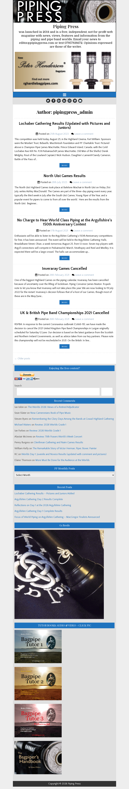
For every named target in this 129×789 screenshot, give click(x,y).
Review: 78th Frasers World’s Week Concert (59, 436)
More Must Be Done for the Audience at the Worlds (62, 460)
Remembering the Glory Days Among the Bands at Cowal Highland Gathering (73, 418)
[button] (64, 70)
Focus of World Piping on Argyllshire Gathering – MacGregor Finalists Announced (57, 517)
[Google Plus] (59, 101)
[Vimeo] (75, 101)
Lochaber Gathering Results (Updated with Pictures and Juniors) (64, 126)
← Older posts (22, 358)
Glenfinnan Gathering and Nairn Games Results (58, 442)
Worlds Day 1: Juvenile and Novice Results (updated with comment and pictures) (64, 454)
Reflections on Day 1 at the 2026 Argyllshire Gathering (42, 505)
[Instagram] (69, 101)
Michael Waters (22, 424)
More (66, 165)
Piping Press (66, 26)
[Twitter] (48, 101)
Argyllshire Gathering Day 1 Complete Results (38, 511)
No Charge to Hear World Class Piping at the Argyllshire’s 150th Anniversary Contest (64, 222)
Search (18, 385)
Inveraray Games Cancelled (64, 269)
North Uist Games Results (65, 176)
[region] (64, 70)
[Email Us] (80, 101)
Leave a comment (83, 133)
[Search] (106, 391)
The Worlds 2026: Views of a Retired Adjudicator (53, 407)
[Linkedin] (64, 101)
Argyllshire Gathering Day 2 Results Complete (38, 499)
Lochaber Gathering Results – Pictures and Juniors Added (44, 493)
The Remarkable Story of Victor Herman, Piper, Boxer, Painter (65, 448)
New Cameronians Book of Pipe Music (50, 412)
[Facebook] (53, 101)
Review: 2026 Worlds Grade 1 (50, 424)
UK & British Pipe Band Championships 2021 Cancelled (64, 313)
